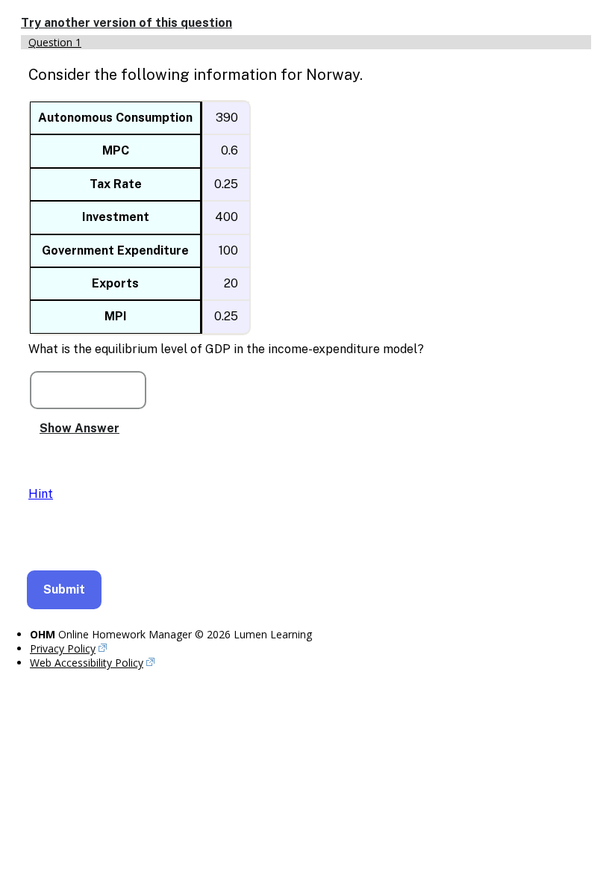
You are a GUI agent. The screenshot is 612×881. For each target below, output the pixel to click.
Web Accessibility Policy (86, 663)
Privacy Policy (63, 648)
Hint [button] (40, 494)
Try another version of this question (126, 23)
